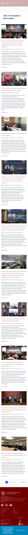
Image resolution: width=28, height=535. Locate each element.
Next (24, 482)
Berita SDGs (8, 49)
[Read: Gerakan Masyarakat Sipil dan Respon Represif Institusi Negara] (14, 123)
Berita (3, 49)
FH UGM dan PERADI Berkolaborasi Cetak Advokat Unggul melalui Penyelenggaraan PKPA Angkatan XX (12, 364)
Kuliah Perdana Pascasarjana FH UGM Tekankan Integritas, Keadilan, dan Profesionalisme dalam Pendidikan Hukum (13, 409)
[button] (23, 3)
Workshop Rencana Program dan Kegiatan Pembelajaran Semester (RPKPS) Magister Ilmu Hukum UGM (13, 455)
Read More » (4, 67)
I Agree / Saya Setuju (20, 530)
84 (14, 482)
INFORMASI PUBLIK (6, 518)
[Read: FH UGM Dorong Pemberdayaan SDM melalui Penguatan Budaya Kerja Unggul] (14, 309)
